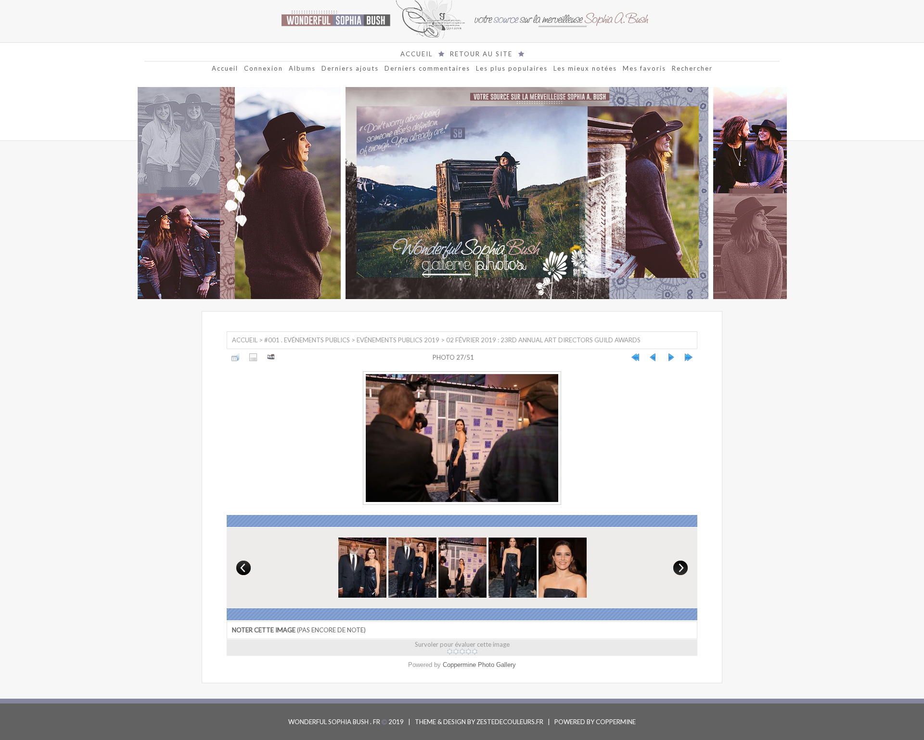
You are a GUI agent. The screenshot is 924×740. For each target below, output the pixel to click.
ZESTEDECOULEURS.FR (509, 722)
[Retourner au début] (635, 357)
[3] (462, 651)
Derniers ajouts (350, 68)
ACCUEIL (416, 54)
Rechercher (692, 68)
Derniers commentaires (427, 68)
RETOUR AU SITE (481, 54)
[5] (475, 651)
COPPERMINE (616, 722)
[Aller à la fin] (688, 357)
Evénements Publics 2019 (398, 340)
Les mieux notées (585, 68)
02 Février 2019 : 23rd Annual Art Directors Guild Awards (543, 340)
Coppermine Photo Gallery (479, 664)
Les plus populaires (512, 68)
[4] (468, 651)
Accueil (225, 68)
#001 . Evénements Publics (307, 340)
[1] (450, 651)
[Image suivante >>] (671, 357)
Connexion (263, 68)
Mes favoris (644, 68)
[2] (456, 651)
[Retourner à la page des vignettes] (235, 357)
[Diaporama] (271, 357)
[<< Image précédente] (653, 357)
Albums (302, 68)
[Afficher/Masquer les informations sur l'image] (253, 357)
